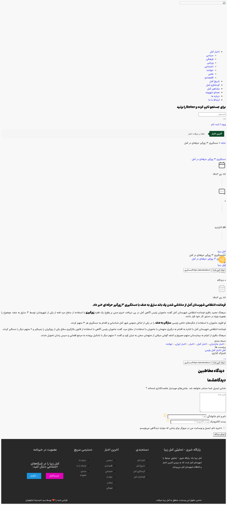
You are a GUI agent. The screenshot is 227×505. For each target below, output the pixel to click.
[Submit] (224, 118)
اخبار (191, 344)
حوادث (169, 344)
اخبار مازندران (217, 344)
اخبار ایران (181, 344)
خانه (223, 143)
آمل (224, 350)
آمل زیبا (222, 251)
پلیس (208, 350)
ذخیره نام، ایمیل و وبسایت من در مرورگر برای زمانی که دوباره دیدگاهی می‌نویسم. (180, 428)
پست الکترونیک (218, 422)
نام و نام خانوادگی (216, 416)
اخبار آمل (202, 344)
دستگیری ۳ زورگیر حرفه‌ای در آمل (209, 159)
